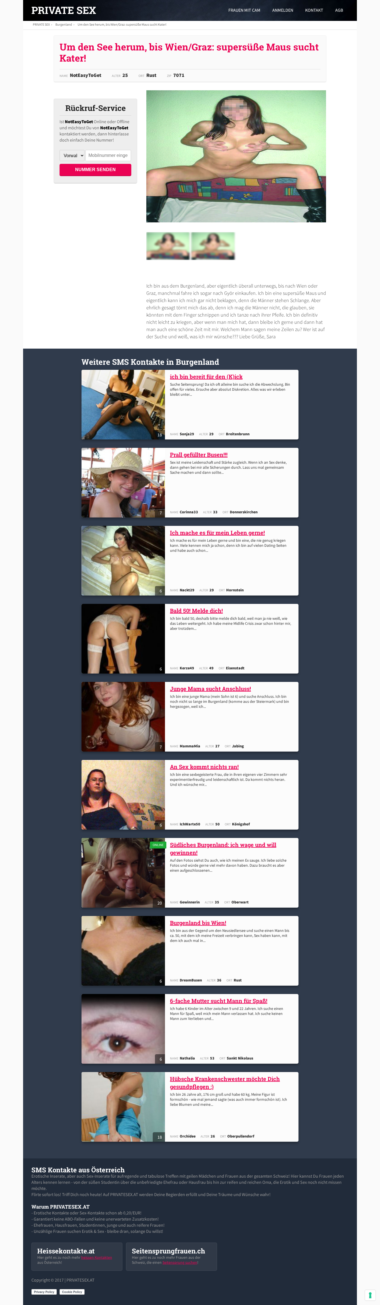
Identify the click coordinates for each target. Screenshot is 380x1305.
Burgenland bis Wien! (198, 922)
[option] (167, 246)
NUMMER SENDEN (95, 169)
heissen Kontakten (96, 1257)
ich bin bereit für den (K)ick (206, 376)
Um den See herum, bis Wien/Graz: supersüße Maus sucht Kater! (122, 24)
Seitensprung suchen (179, 1262)
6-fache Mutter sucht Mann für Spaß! (218, 1000)
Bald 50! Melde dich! (196, 610)
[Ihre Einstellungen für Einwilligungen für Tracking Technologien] (370, 1295)
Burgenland (63, 24)
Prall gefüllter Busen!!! (199, 454)
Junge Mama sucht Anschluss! (210, 688)
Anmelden (282, 10)
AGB (339, 10)
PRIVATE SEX (63, 10)
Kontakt (314, 10)
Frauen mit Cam (244, 10)
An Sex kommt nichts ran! (204, 766)
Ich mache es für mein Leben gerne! (217, 532)
